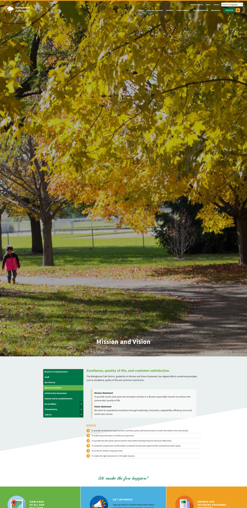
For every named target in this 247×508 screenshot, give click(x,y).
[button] (238, 10)
